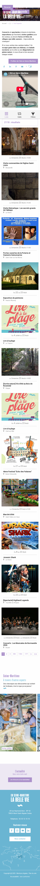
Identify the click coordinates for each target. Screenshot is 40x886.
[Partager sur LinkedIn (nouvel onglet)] (10, 67)
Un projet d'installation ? (19, 3)
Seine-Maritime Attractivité (6, 3)
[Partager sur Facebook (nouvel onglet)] (4, 67)
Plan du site (32, 873)
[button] (36, 17)
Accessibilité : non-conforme (20, 877)
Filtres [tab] (33, 117)
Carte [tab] (19, 117)
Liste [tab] (6, 117)
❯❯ (35, 654)
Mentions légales (22, 873)
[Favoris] (32, 17)
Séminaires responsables (32, 3)
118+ (20, 654)
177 (26, 654)
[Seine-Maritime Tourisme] (11, 17)
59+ (14, 654)
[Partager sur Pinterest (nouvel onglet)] (16, 67)
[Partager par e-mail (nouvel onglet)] (22, 67)
